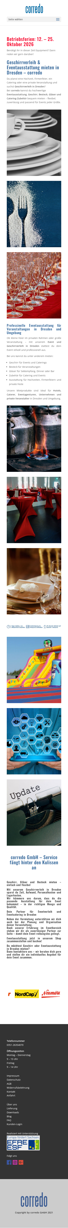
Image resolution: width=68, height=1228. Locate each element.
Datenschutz (14, 1079)
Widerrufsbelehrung (18, 1087)
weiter (47, 159)
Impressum (13, 1075)
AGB (9, 1083)
